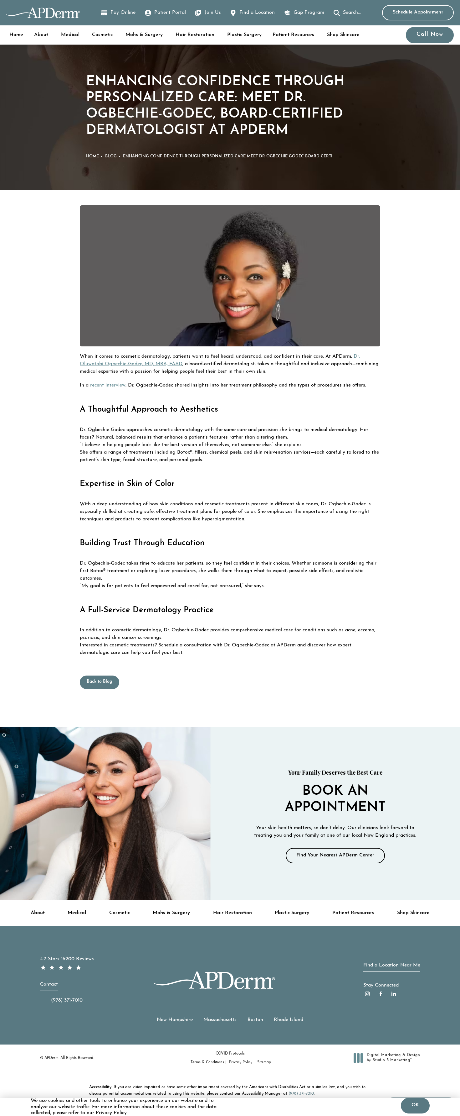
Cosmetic (102, 34)
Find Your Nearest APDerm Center (335, 855)
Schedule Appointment (418, 12)
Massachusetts (220, 1019)
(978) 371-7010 (301, 1094)
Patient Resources (293, 34)
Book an (335, 792)
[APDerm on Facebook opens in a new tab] (380, 994)
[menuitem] (367, 994)
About (41, 34)
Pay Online (118, 13)
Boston (255, 1019)
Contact (49, 984)
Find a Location (257, 12)
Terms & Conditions (207, 1062)
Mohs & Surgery (144, 34)
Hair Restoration (195, 34)
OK (415, 1105)
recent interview (107, 385)
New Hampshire (175, 1019)
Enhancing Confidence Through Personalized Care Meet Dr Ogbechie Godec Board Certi (227, 156)
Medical (70, 34)
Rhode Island (288, 1019)
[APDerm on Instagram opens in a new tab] (367, 994)
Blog (111, 156)
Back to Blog (99, 681)
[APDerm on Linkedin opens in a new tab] (394, 994)
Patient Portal (170, 12)
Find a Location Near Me (391, 965)
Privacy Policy (240, 1062)
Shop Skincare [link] (343, 34)
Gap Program (309, 12)
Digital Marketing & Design (393, 1058)
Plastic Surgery (244, 34)
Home (16, 34)
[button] (347, 13)
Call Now (430, 34)
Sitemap (264, 1062)
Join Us (213, 12)
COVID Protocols (230, 1053)
